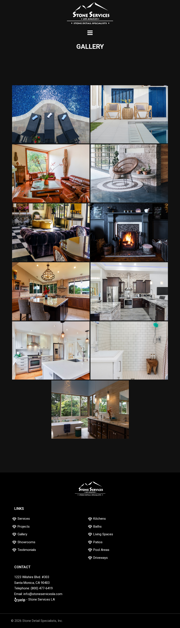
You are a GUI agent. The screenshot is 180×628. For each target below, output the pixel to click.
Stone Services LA (41, 599)
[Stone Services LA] (90, 14)
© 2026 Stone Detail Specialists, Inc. (37, 621)
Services (24, 519)
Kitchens (99, 519)
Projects (24, 526)
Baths (97, 526)
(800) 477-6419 (42, 588)
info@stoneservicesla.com (42, 594)
